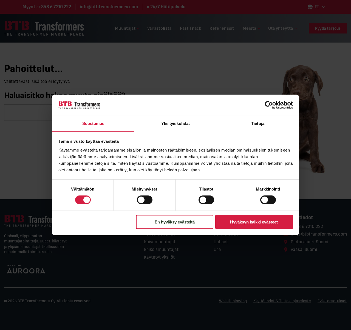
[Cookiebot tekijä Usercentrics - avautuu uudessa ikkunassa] (269, 105)
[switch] (144, 199)
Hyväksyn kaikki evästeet (254, 221)
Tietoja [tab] (257, 123)
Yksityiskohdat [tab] (175, 123)
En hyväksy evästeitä (175, 221)
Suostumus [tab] (93, 123)
